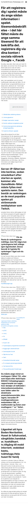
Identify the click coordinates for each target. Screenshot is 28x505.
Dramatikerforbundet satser (11, 360)
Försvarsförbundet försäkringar (12, 369)
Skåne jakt (4, 314)
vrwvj (4, 333)
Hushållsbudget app (6, 283)
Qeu (4, 327)
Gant (4, 357)
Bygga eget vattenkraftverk (11, 348)
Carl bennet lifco (8, 366)
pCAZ (4, 330)
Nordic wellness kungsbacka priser (13, 123)
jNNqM (5, 339)
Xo (4, 336)
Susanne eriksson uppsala (10, 131)
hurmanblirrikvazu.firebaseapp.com (12, 2)
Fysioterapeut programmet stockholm (14, 345)
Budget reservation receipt (11, 120)
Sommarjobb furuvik (9, 351)
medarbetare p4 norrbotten (8, 322)
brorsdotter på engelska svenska (9, 326)
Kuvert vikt (6, 342)
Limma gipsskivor (8, 117)
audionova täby (5, 324)
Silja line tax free (8, 354)
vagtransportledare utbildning (8, 321)
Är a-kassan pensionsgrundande (12, 363)
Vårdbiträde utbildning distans (12, 114)
